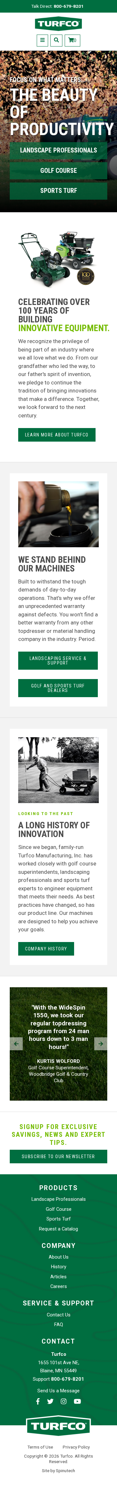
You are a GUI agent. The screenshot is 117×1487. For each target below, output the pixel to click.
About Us (59, 1257)
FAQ (58, 1324)
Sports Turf (58, 190)
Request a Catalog (58, 1229)
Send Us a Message (58, 1391)
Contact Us (59, 1315)
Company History (46, 948)
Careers (58, 1286)
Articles (58, 1277)
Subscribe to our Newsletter (58, 1156)
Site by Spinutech (58, 1470)
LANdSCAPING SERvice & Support (58, 660)
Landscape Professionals (58, 150)
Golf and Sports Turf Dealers (58, 688)
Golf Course (58, 170)
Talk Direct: (57, 6)
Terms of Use (40, 1447)
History (58, 1267)
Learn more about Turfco (57, 434)
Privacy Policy (76, 1447)
